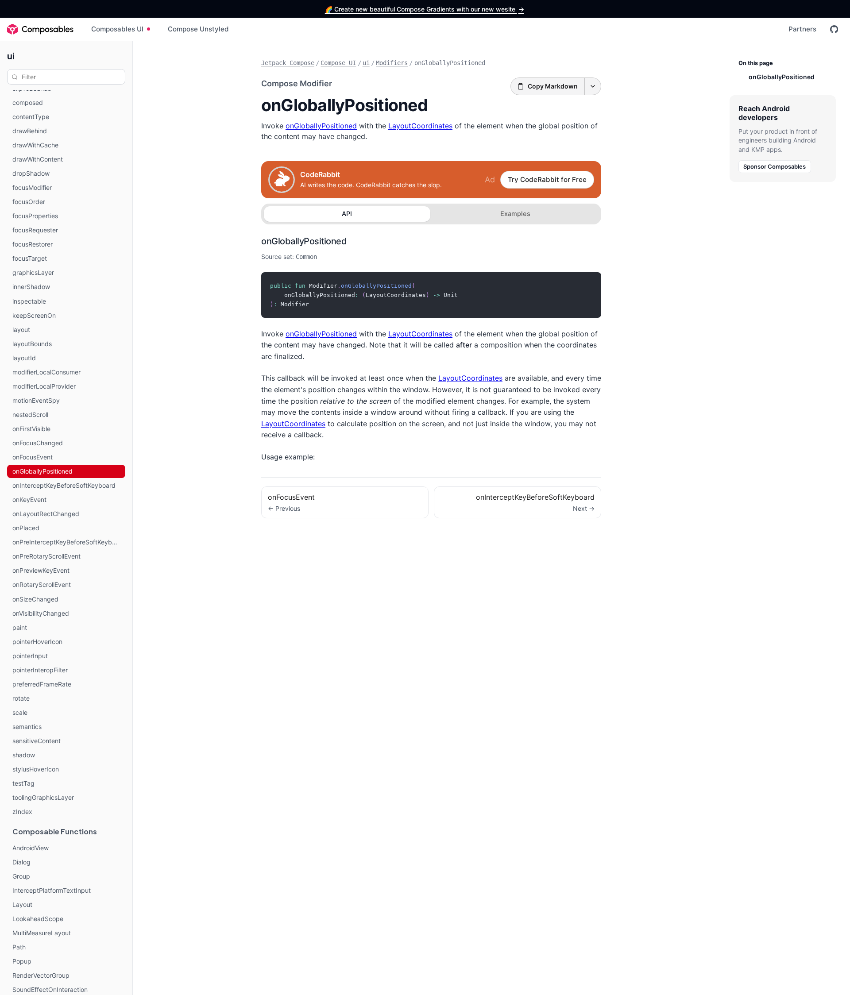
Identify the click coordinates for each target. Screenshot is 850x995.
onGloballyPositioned (321, 125)
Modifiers (392, 62)
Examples (515, 214)
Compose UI (338, 62)
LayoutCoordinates (420, 125)
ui (11, 55)
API (347, 214)
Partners (802, 29)
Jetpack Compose (287, 62)
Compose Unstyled (198, 29)
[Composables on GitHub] (834, 29)
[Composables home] (40, 29)
